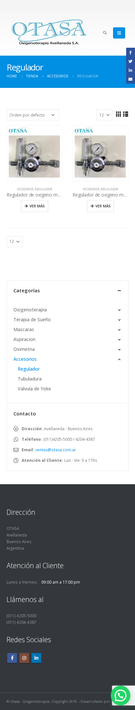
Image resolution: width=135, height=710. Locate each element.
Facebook (12, 658)
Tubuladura (30, 379)
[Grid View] (118, 114)
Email (130, 78)
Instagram (24, 658)
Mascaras (23, 329)
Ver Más (37, 205)
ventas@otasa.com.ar (55, 450)
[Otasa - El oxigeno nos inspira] (49, 32)
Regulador (43, 189)
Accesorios (25, 189)
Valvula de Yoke (34, 388)
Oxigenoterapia (30, 309)
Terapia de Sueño (32, 319)
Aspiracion (24, 339)
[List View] (125, 114)
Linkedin (36, 658)
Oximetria (24, 349)
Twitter (130, 61)
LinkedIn (130, 70)
